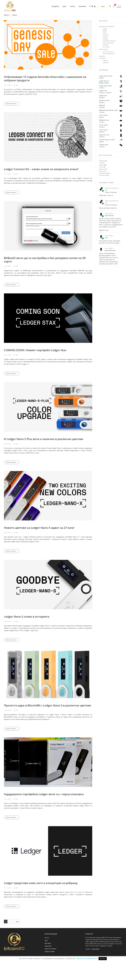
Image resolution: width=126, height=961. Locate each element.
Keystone (106, 35)
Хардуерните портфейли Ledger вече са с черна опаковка (44, 794)
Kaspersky (116, 939)
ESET (99, 939)
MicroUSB (99, 941)
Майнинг (102, 56)
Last (17, 921)
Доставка (48, 943)
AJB (17, 85)
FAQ (100, 163)
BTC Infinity (109, 937)
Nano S (113, 941)
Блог (46, 940)
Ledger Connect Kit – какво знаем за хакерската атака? (41, 169)
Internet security (108, 939)
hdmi (102, 939)
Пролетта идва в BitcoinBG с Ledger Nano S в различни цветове (47, 705)
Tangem (105, 39)
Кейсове (105, 45)
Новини (101, 169)
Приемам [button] (103, 958)
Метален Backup (108, 43)
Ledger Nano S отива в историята (26, 616)
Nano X (87, 944)
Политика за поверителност (87, 958)
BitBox (105, 31)
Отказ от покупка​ (50, 949)
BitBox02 (102, 161)
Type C (98, 946)
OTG (95, 944)
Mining (104, 941)
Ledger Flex (93, 941)
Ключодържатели (109, 54)
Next (12, 921)
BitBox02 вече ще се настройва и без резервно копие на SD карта (45, 259)
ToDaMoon (111, 944)
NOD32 (92, 944)
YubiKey (105, 60)
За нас (47, 938)
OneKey (105, 37)
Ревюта (101, 171)
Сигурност (102, 58)
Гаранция (48, 946)
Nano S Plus (118, 941)
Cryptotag (94, 939)
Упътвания (103, 175)
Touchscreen (118, 944)
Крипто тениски (108, 52)
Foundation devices (109, 41)
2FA (86, 937)
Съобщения (103, 173)
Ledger (105, 29)
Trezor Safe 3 (109, 213)
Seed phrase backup (102, 944)
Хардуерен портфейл (106, 946)
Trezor (105, 33)
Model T (108, 941)
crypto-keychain (116, 937)
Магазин (6, 15)
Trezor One (92, 946)
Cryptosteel (88, 939)
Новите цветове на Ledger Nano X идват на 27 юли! (39, 528)
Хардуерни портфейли (106, 26)
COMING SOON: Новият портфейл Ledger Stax (35, 350)
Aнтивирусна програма (94, 937)
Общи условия (50, 951)
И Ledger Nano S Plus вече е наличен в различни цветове (43, 439)
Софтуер (105, 62)
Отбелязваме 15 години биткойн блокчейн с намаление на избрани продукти (45, 78)
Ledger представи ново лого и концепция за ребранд (40, 883)
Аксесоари (106, 47)
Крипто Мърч (103, 49)
